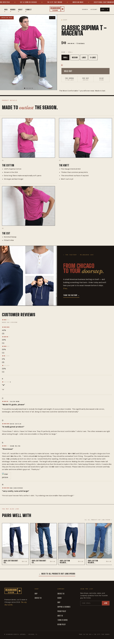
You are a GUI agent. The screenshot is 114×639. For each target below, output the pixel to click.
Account (94, 9)
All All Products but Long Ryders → (98, 520)
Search (85, 9)
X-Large (93, 57)
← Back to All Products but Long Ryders (57, 573)
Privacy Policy (61, 611)
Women (12, 10)
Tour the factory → (71, 295)
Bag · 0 (105, 9)
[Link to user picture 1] (57, 476)
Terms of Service (62, 620)
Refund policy (61, 624)
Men (5, 10)
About (20, 10)
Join (105, 603)
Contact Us (38, 598)
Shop (36, 594)
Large (84, 57)
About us (60, 616)
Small (65, 57)
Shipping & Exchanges (63, 607)
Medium (75, 57)
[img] (6, 382)
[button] (25, 327)
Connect (28, 10)
